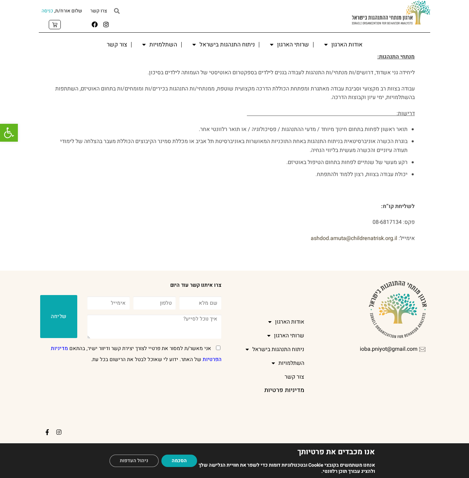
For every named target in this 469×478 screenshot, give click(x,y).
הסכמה (179, 460)
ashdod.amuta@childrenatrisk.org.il (354, 238)
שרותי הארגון (293, 44)
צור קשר (117, 44)
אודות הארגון (347, 44)
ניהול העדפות (134, 460)
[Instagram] (106, 24)
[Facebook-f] (47, 432)
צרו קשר (98, 10)
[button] (9, 133)
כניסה (47, 10)
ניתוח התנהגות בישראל (227, 44)
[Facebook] (95, 24)
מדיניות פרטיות (284, 390)
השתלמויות (163, 44)
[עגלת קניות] (55, 24)
